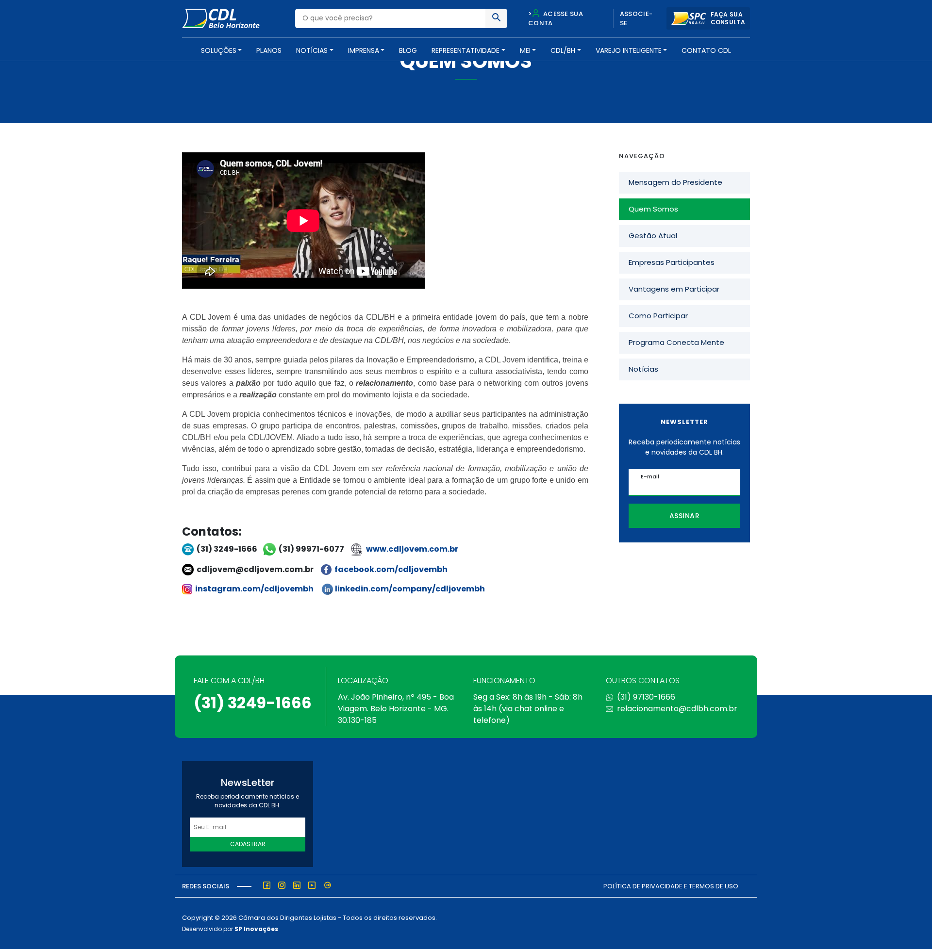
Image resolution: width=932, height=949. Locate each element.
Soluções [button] (218, 50)
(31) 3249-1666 (253, 703)
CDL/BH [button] (562, 50)
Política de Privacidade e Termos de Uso (670, 886)
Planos (269, 50)
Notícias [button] (312, 50)
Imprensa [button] (363, 50)
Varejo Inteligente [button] (629, 50)
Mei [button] (525, 50)
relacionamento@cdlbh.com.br (677, 708)
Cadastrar (248, 844)
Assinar (684, 516)
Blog (408, 50)
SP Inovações (256, 929)
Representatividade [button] (465, 50)
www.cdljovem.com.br (412, 549)
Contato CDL (706, 50)
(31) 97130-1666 (646, 697)
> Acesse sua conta (555, 18)
